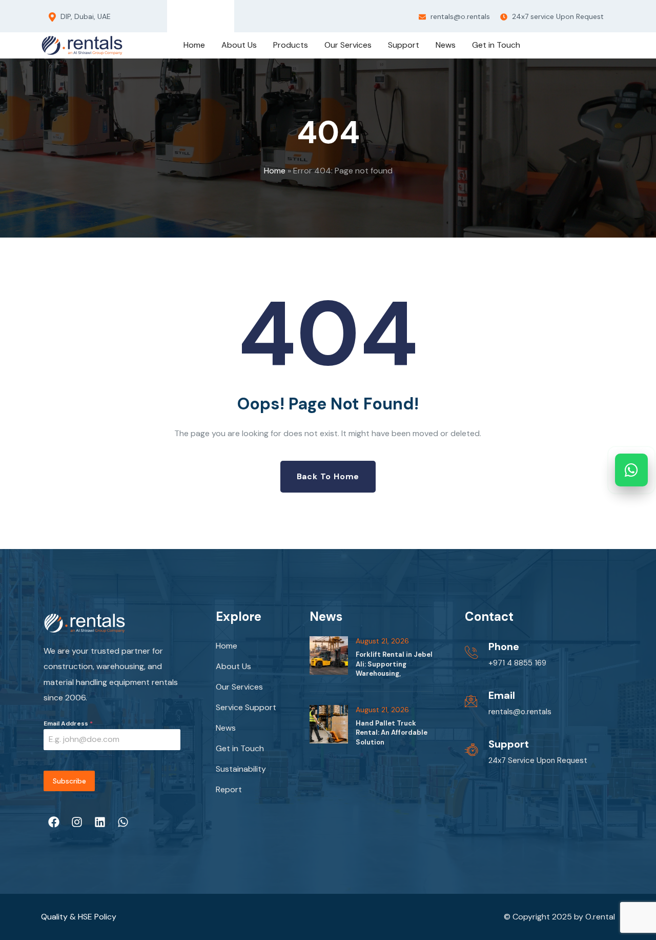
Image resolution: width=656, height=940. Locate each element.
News (226, 727)
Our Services (239, 686)
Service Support (246, 707)
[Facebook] (176, 14)
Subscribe (69, 781)
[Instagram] (193, 14)
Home (274, 170)
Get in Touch (240, 748)
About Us (233, 666)
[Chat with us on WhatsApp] (631, 470)
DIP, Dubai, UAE (84, 16)
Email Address (68, 723)
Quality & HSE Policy (78, 916)
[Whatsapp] (225, 14)
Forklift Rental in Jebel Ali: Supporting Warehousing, (394, 663)
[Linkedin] (209, 14)
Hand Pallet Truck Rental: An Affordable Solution (391, 732)
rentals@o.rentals (459, 16)
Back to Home (328, 476)
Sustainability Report (241, 779)
